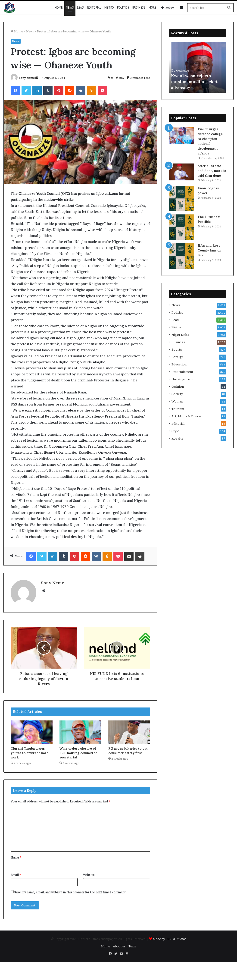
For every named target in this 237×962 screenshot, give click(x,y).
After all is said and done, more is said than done (212, 171)
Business (138, 7)
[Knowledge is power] (181, 198)
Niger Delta (180, 334)
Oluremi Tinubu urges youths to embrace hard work (30, 752)
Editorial (94, 7)
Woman (177, 401)
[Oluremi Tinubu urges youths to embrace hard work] (32, 732)
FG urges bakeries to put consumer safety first (128, 750)
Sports (177, 349)
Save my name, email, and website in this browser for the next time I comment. (70, 892)
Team (132, 946)
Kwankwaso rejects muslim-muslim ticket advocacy (194, 81)
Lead (80, 7)
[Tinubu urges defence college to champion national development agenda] (181, 135)
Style (175, 431)
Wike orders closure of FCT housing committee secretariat (78, 752)
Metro (109, 7)
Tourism (178, 409)
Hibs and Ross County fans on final (209, 250)
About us (119, 946)
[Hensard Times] (9, 7)
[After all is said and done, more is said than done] (181, 171)
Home (59, 7)
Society (177, 394)
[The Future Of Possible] (181, 227)
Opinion (178, 386)
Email (16, 875)
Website (88, 875)
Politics (123, 7)
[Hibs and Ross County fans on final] (181, 256)
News (70, 7)
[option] (198, 67)
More (152, 7)
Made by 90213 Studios (169, 939)
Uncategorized (183, 379)
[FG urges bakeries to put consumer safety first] (129, 732)
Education (179, 364)
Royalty (178, 438)
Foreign (178, 357)
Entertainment (182, 372)
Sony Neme (27, 77)
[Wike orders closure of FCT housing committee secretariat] (80, 732)
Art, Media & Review (186, 416)
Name (16, 857)
